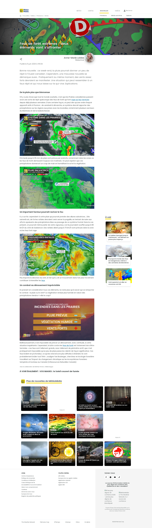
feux (43, 280)
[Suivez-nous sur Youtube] (115, 477)
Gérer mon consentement (29, 487)
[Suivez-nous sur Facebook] (106, 477)
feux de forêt (68, 345)
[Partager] (21, 59)
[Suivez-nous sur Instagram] (110, 477)
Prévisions (40, 16)
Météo (33, 16)
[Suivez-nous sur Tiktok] (119, 477)
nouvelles (26, 16)
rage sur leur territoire (80, 100)
